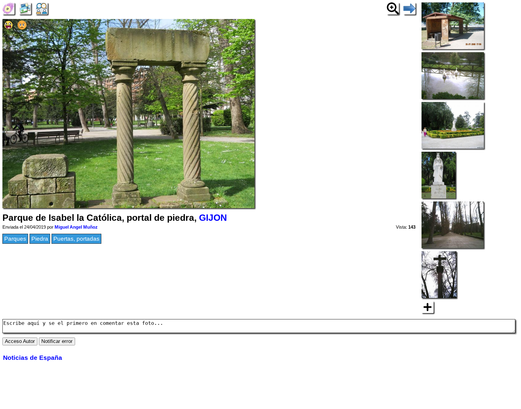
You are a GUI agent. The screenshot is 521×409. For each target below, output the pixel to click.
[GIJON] (8, 8)
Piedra (39, 239)
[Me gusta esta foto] (8, 27)
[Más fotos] (428, 306)
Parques (15, 239)
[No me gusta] (22, 27)
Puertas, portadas (76, 239)
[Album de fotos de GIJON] (25, 8)
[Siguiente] (409, 8)
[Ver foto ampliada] (393, 8)
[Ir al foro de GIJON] (42, 8)
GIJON (213, 218)
